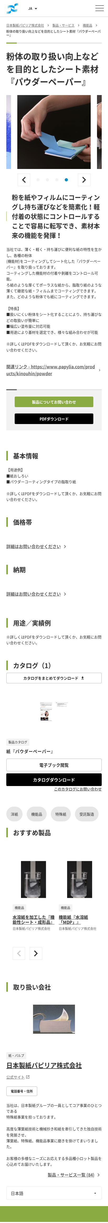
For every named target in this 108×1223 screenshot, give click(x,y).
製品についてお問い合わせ (54, 401)
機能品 (36, 814)
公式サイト (15, 1077)
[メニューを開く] (99, 8)
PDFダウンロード (54, 418)
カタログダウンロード (54, 780)
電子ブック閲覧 (54, 765)
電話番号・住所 (22, 1091)
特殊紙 (60, 814)
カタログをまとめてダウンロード (50, 678)
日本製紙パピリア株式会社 (44, 1065)
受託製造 (86, 814)
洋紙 (14, 814)
